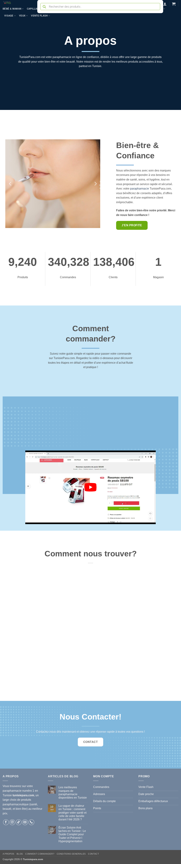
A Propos (8, 854)
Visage (8, 15)
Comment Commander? (39, 854)
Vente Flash (39, 15)
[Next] (95, 184)
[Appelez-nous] (31, 822)
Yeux (22, 15)
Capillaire (34, 8)
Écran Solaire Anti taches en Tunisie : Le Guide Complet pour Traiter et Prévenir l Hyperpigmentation (72, 834)
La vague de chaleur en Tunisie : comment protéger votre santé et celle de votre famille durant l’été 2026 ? (72, 812)
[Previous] (10, 184)
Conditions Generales (71, 854)
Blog (20, 854)
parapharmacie (139, 188)
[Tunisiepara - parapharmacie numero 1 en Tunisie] (17, 2)
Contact (93, 854)
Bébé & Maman (12, 8)
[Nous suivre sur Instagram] (12, 822)
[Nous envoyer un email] (25, 822)
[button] (165, 4)
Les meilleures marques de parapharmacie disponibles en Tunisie (73, 792)
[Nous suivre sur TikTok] (19, 822)
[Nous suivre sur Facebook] (6, 822)
